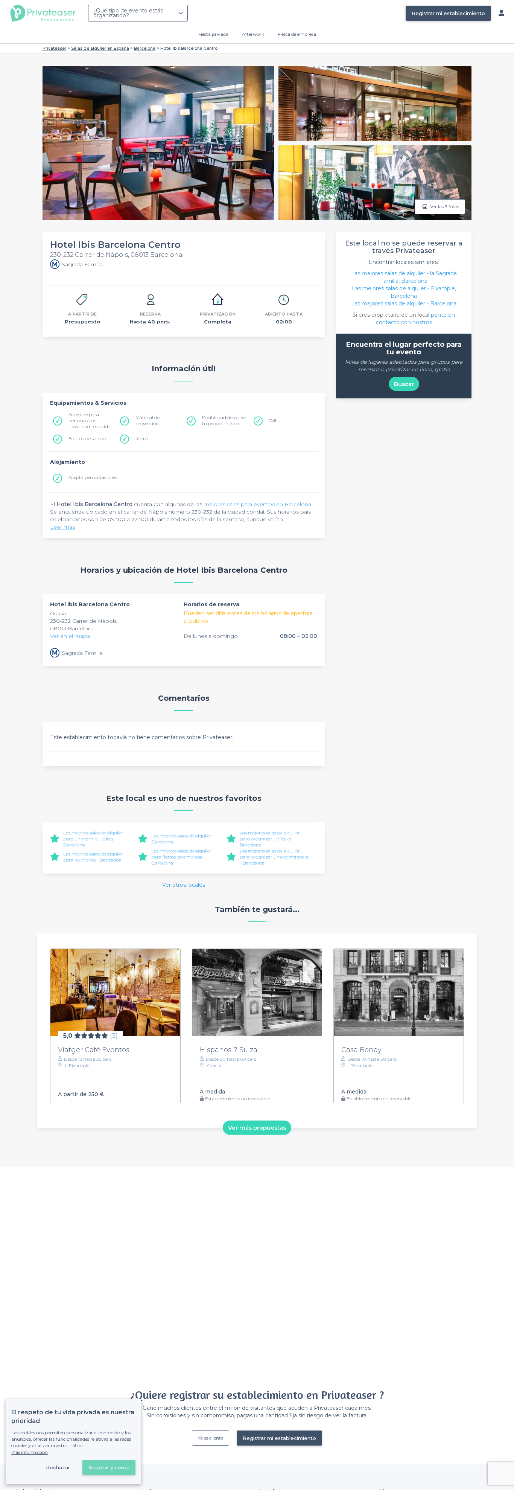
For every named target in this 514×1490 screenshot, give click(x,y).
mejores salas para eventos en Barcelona (257, 504)
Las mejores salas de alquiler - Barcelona (403, 303)
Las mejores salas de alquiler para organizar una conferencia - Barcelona (274, 857)
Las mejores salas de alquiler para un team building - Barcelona (93, 839)
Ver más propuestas (257, 1127)
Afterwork (253, 34)
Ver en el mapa (70, 636)
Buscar (404, 383)
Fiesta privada (213, 34)
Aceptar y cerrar (108, 1467)
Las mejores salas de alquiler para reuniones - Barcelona (93, 857)
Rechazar (58, 1467)
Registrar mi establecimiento (448, 13)
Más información (29, 1452)
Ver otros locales (183, 884)
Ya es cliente (210, 1438)
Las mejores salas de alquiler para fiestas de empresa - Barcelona (181, 857)
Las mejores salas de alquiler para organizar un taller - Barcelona (270, 839)
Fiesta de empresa (297, 34)
